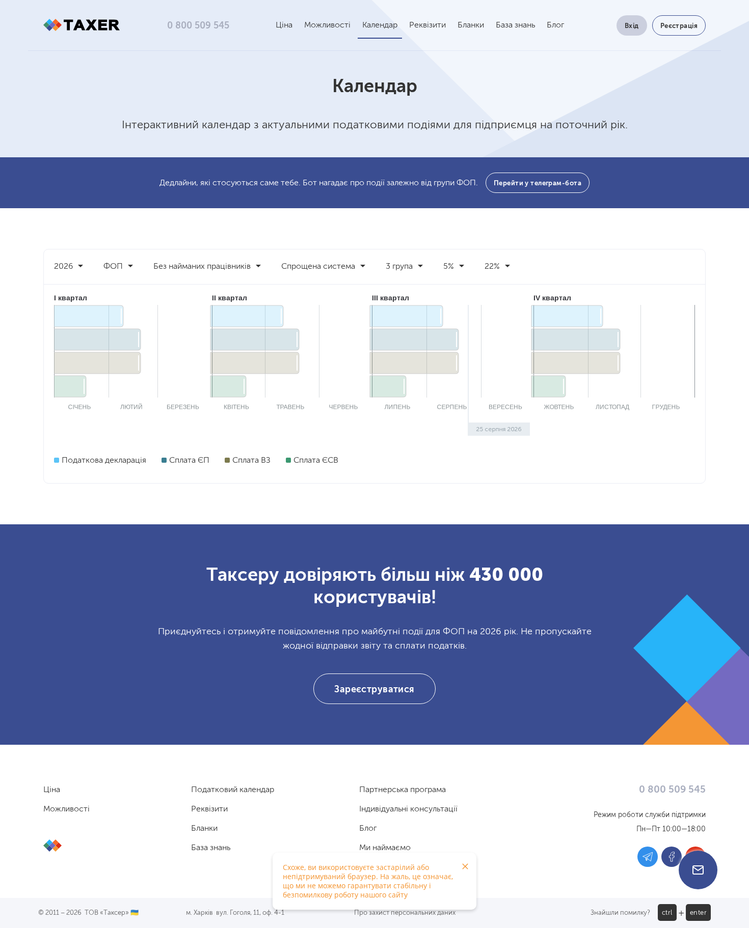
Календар (379, 25)
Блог (555, 25)
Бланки (471, 25)
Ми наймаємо (385, 848)
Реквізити (427, 25)
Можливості (327, 25)
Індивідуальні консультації (408, 809)
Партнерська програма (402, 790)
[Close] (465, 866)
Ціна (284, 25)
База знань (515, 25)
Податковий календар (232, 790)
